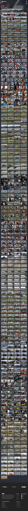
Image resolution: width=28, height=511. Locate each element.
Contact (17, 496)
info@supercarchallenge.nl (4, 507)
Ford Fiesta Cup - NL (18, 505)
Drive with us (17, 497)
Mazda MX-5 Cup (18, 504)
